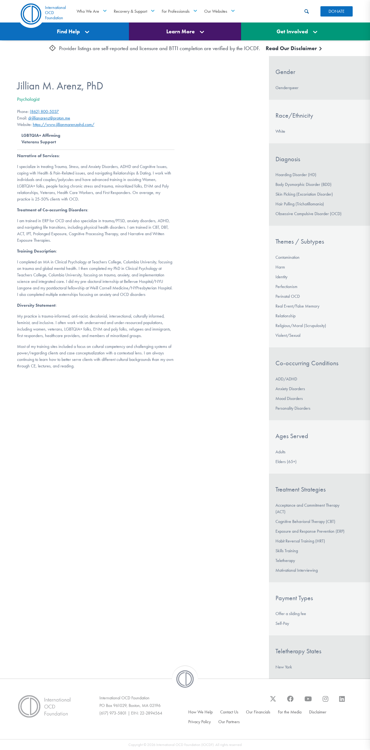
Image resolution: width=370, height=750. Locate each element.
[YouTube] (308, 701)
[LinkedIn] (342, 701)
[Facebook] (290, 701)
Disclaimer (317, 712)
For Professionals (176, 11)
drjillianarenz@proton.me (49, 118)
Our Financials (258, 712)
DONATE (337, 11)
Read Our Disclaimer (292, 48)
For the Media (289, 712)
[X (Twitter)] (273, 701)
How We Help (200, 712)
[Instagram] (325, 701)
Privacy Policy (199, 721)
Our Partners (229, 721)
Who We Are (88, 11)
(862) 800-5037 (44, 111)
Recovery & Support (130, 11)
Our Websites (215, 11)
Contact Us (229, 712)
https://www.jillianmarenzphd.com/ (63, 124)
